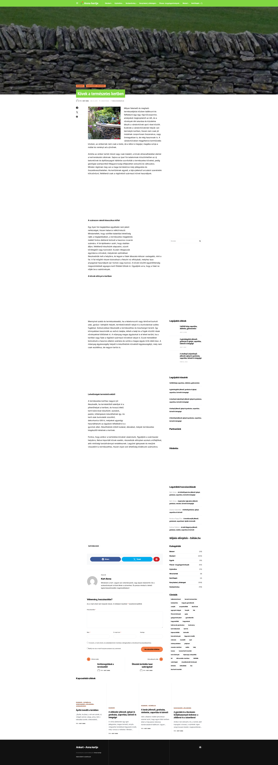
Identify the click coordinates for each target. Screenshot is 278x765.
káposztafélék (175, 632)
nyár (190, 640)
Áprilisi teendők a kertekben (87, 710)
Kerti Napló (173, 578)
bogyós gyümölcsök (188, 603)
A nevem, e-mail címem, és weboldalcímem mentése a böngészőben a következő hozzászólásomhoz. (120, 643)
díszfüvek (195, 606)
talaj (194, 647)
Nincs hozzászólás (118, 101)
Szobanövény (174, 587)
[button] (77, 3)
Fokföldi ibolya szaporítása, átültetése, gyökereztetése (188, 327)
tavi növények (175, 654)
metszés (173, 640)
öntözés (173, 666)
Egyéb (171, 560)
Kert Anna (106, 578)
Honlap (142, 632)
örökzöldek (183, 666)
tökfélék (195, 658)
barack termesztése (191, 599)
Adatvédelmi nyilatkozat (83, 756)
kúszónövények (175, 636)
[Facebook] (200, 747)
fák (194, 610)
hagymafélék (175, 621)
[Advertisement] (125, 197)
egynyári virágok (176, 610)
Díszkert (80, 86)
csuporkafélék (183, 606)
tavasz (173, 651)
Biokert (172, 551)
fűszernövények (176, 614)
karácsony (191, 625)
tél (171, 658)
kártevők (186, 632)
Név (88, 632)
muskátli (182, 640)
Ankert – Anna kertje (87, 747)
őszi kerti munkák (176, 669)
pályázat (187, 643)
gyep (186, 614)
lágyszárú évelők (189, 636)
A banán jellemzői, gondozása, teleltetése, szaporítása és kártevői (154, 711)
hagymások (186, 621)
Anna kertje (97, 752)
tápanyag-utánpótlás (189, 654)
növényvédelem (175, 643)
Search (200, 241)
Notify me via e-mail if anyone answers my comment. (104, 648)
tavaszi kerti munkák (185, 651)
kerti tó (186, 629)
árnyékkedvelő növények (189, 662)
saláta (187, 647)
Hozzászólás (91, 609)
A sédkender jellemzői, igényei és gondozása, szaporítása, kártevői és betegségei (122, 714)
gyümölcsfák (190, 617)
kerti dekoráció (93, 546)
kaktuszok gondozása (177, 625)
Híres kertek (173, 574)
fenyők (187, 610)
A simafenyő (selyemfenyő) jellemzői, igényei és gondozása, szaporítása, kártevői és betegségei (191, 356)
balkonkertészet (176, 599)
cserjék (173, 606)
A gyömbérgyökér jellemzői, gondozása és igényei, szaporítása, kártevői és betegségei (190, 341)
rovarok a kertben (176, 647)
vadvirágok (174, 662)
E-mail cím (117, 632)
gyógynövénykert (176, 617)
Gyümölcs (173, 569)
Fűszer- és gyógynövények (179, 565)
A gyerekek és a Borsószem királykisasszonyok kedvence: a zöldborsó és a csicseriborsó (186, 715)
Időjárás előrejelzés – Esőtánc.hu (184, 538)
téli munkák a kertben (182, 658)
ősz (191, 666)
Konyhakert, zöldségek (96, 86)
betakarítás (174, 603)
